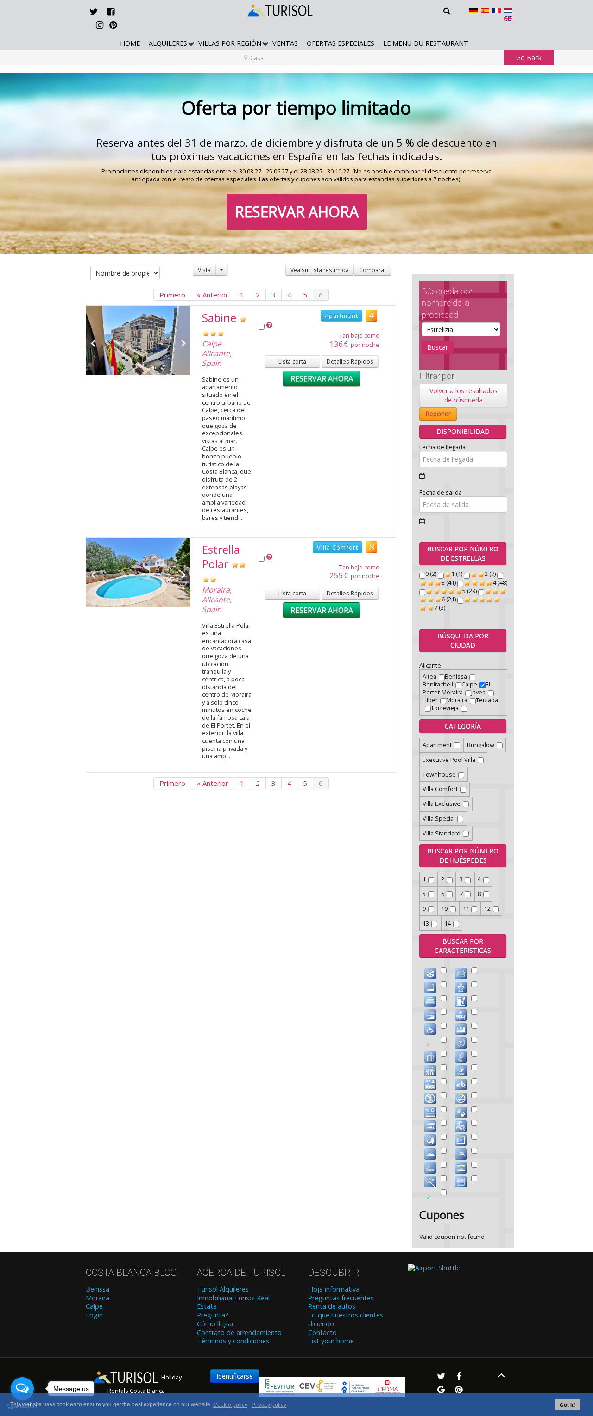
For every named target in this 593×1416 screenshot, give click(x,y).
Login (94, 1315)
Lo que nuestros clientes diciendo (345, 1319)
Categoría (463, 726)
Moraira (216, 590)
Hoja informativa (334, 1289)
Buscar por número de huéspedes (462, 856)
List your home (331, 1341)
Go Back (529, 57)
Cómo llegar (215, 1324)
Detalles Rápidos (350, 361)
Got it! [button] (567, 1405)
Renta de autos (331, 1306)
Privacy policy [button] (269, 1405)
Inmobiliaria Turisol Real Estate (233, 1302)
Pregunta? (212, 1315)
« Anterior (212, 294)
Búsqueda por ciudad (462, 640)
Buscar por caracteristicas (463, 946)
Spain (211, 363)
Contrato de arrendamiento (239, 1333)
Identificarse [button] (234, 1376)
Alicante (216, 353)
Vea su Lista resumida (319, 269)
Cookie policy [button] (230, 1405)
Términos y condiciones (233, 1341)
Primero (172, 294)
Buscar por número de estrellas (462, 553)
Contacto (322, 1333)
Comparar (372, 269)
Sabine (219, 317)
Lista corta (292, 361)
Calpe (211, 344)
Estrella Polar (221, 556)
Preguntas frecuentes (341, 1298)
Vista (204, 269)
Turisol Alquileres (223, 1289)
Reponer (438, 413)
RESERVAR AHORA (297, 212)
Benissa (97, 1289)
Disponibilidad (463, 431)
